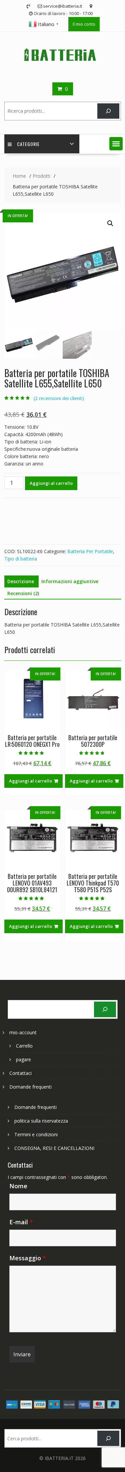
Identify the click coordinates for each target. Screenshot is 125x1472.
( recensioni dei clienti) (59, 398)
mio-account (23, 1032)
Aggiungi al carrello (51, 483)
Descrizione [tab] (20, 581)
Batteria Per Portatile (90, 551)
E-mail (21, 1222)
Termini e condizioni (36, 1134)
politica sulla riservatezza (41, 1121)
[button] (116, 143)
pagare (23, 1059)
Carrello (24, 1046)
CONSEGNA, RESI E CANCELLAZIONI (54, 1148)
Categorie (28, 143)
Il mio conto (84, 24)
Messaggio (27, 1258)
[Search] (108, 111)
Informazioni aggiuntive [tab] (69, 581)
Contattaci (20, 1073)
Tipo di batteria (20, 558)
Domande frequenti (30, 1087)
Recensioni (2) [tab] (23, 593)
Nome (18, 1186)
